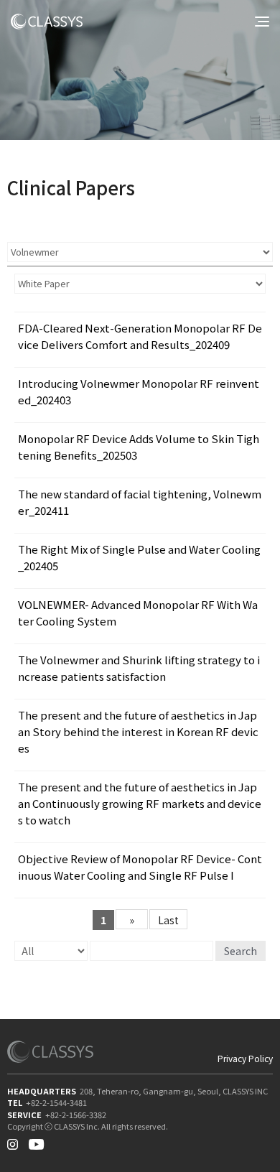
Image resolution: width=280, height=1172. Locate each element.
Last (168, 920)
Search (240, 951)
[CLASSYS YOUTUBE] (36, 1141)
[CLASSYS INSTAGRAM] (12, 1141)
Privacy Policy (245, 1058)
